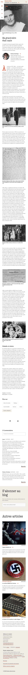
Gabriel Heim (5, 545)
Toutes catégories (7, 410)
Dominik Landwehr (6, 617)
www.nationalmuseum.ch (8, 644)
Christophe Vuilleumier (6, 581)
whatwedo (18, 647)
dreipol (7, 647)
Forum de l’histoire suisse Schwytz (10, 656)
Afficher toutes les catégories (9, 666)
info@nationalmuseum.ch (8, 642)
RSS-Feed (5, 660)
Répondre (23, 466)
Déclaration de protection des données (11, 663)
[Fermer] (26, 2)
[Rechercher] (2, 2)
